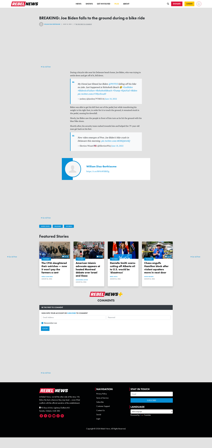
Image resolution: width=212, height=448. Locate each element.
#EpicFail (125, 90)
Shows (89, 3)
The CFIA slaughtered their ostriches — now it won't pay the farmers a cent (54, 267)
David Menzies (148, 276)
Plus (117, 3)
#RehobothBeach (103, 90)
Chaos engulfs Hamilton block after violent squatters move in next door (156, 267)
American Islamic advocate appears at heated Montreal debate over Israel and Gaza (88, 269)
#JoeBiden (128, 87)
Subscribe (100, 402)
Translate (147, 415)
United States (45, 226)
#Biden (133, 90)
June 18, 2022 (111, 99)
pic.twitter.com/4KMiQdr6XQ (115, 140)
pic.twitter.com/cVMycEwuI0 (92, 93)
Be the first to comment (84, 24)
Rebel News (113, 276)
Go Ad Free (12, 257)
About (126, 3)
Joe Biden (69, 226)
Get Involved (103, 3)
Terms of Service (102, 398)
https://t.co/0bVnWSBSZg (97, 171)
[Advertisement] (16, 221)
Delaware (57, 226)
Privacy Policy (101, 393)
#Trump (116, 90)
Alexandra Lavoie (82, 280)
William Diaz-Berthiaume (52, 24)
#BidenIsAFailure (86, 90)
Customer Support (103, 406)
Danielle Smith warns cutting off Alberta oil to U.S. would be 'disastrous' (122, 267)
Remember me (50, 323)
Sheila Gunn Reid (47, 276)
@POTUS (113, 84)
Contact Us (100, 410)
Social (98, 414)
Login (98, 418)
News (78, 3)
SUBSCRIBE (71, 313)
